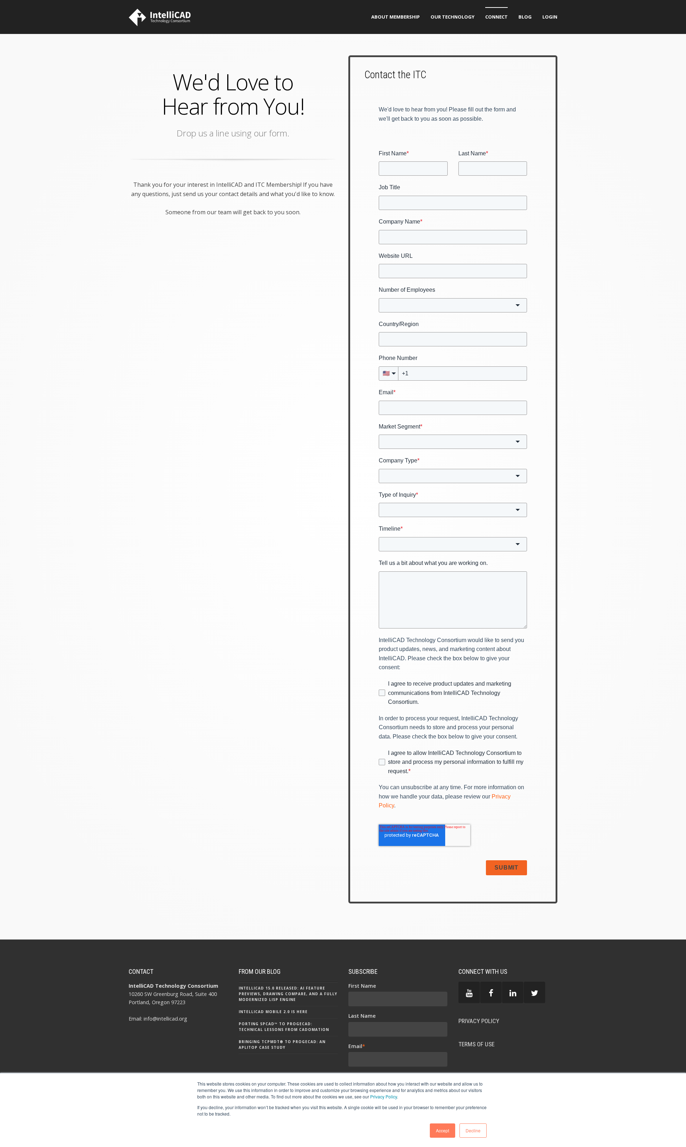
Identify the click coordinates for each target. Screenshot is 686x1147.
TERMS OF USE (476, 1044)
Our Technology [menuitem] (452, 17)
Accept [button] (442, 1130)
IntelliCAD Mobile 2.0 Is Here (273, 1011)
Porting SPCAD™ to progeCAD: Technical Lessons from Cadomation (284, 1026)
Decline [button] (473, 1130)
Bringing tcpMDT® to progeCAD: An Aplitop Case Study (282, 1044)
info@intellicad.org (165, 1018)
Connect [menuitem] (496, 17)
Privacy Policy (383, 1096)
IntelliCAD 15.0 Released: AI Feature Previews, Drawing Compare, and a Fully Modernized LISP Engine (288, 994)
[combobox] (453, 305)
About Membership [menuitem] (395, 17)
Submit (506, 868)
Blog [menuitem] (525, 17)
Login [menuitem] (549, 17)
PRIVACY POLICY (478, 1021)
